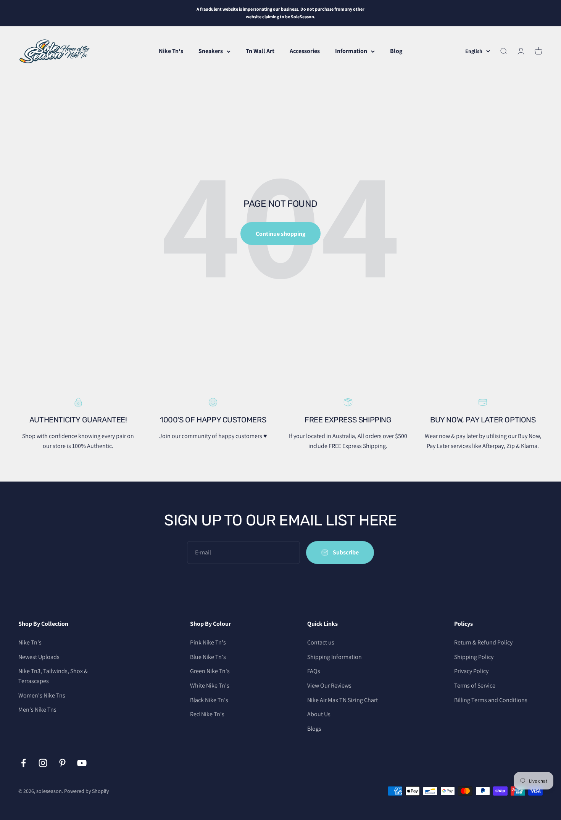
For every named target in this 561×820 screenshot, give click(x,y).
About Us (318, 714)
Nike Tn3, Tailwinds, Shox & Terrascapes (53, 676)
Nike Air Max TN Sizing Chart (342, 700)
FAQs (313, 671)
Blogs (314, 729)
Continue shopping (280, 234)
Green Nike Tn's (210, 671)
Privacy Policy (471, 671)
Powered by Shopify (86, 791)
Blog (396, 51)
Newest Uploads (39, 657)
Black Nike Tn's (209, 700)
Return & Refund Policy (483, 642)
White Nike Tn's (209, 685)
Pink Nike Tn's (208, 642)
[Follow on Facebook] (23, 763)
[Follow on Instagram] (43, 763)
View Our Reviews (329, 685)
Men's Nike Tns (37, 710)
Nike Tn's (171, 51)
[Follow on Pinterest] (62, 763)
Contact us (320, 642)
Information (351, 51)
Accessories (305, 51)
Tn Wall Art (260, 51)
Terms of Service (474, 685)
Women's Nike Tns (41, 695)
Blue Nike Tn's (208, 657)
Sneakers (210, 51)
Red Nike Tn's (207, 714)
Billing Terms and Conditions (490, 700)
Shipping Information (334, 657)
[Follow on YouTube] (82, 763)
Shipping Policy (473, 657)
